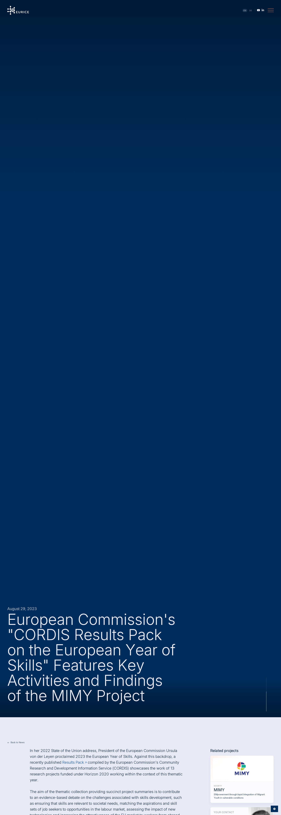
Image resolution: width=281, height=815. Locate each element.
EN (245, 10)
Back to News (18, 742)
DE (250, 10)
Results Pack (73, 762)
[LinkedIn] (263, 10)
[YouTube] (258, 10)
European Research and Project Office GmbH (18, 10)
